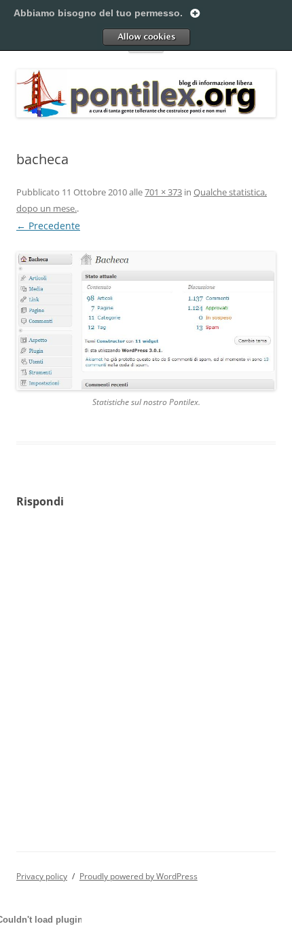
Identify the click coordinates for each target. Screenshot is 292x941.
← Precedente (48, 225)
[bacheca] (146, 320)
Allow (146, 36)
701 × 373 (163, 192)
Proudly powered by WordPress (138, 876)
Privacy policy (41, 876)
